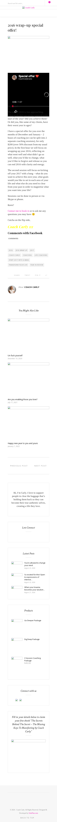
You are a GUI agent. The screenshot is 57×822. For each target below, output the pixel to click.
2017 (32, 250)
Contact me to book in (18, 211)
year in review (36, 265)
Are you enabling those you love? (22, 399)
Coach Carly (14, 255)
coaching (27, 255)
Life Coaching (41, 255)
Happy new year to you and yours (23, 443)
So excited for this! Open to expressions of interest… (34, 577)
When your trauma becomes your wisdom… (34, 588)
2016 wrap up (21, 250)
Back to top (27, 818)
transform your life (18, 265)
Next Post (41, 466)
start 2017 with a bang (19, 260)
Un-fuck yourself (15, 355)
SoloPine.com (33, 813)
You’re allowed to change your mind (34, 564)
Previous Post (18, 466)
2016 (11, 250)
